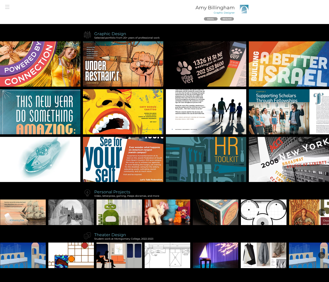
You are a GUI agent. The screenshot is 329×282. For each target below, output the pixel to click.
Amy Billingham (215, 7)
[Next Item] (321, 212)
